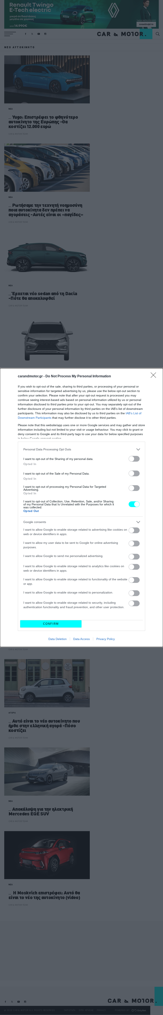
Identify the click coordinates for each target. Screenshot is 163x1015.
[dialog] (81, 507)
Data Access (81, 639)
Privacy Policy (105, 639)
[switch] (134, 459)
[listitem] (81, 449)
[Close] (155, 376)
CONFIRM (51, 623)
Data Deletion (57, 639)
